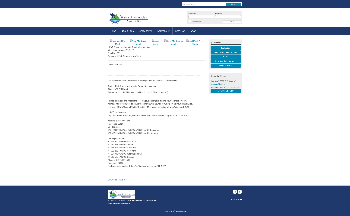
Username (192, 14)
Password (218, 14)
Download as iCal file (117, 180)
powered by (168, 211)
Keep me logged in (197, 21)
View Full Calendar (226, 91)
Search (233, 4)
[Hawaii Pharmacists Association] (135, 17)
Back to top (235, 200)
